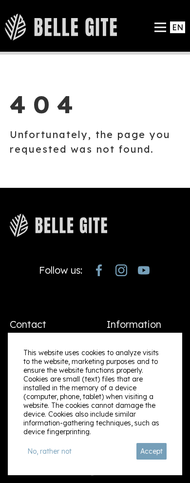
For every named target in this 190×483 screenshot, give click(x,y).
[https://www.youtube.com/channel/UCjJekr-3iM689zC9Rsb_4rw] (144, 270)
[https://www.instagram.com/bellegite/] (121, 270)
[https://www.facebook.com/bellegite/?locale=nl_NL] (99, 270)
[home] (61, 27)
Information (134, 324)
